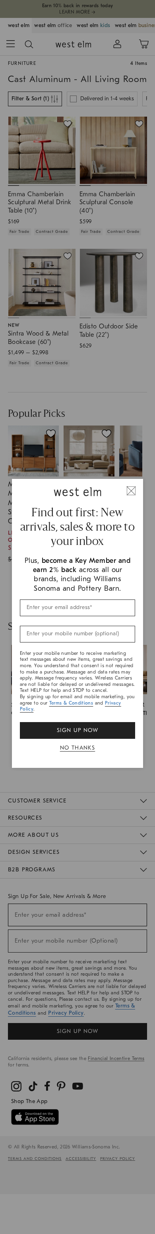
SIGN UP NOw (77, 730)
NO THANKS (77, 747)
